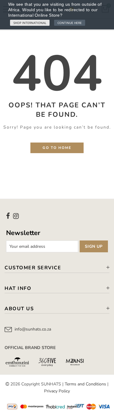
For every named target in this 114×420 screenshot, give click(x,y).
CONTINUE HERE (69, 23)
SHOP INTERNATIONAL (29, 23)
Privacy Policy (57, 391)
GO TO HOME (57, 147)
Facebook (8, 216)
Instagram (16, 216)
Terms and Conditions (85, 384)
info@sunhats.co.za (33, 329)
